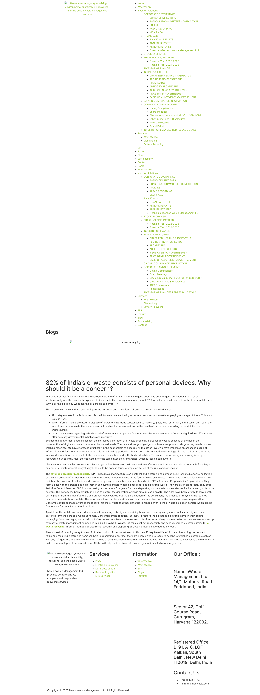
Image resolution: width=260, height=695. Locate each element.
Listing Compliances (161, 108)
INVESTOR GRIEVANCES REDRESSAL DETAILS (170, 129)
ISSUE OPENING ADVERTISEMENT (169, 90)
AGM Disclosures (159, 122)
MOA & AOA (156, 32)
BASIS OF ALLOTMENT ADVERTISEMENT (173, 97)
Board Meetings (158, 111)
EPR (140, 147)
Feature (142, 151)
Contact (142, 162)
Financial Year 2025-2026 (164, 61)
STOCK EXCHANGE (155, 53)
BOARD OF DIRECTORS (163, 17)
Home (141, 3)
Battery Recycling (154, 144)
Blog (140, 155)
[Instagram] (59, 592)
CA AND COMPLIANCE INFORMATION (165, 100)
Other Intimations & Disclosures (167, 118)
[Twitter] (67, 592)
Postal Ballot (157, 126)
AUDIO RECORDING (161, 28)
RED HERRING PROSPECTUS (166, 79)
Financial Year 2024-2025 (164, 64)
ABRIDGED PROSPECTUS (164, 86)
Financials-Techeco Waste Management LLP (174, 50)
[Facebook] (51, 592)
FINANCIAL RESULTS (161, 39)
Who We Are (145, 6)
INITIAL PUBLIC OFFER (156, 71)
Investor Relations (148, 10)
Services (142, 133)
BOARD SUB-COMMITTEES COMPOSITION (174, 21)
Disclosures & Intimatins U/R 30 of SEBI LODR (175, 115)
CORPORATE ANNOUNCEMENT (162, 104)
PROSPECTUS (158, 82)
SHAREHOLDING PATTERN (159, 57)
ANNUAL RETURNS (161, 46)
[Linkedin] (76, 592)
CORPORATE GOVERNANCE (159, 14)
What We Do (151, 136)
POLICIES (155, 24)
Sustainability (145, 158)
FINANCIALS (151, 35)
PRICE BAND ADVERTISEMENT (167, 93)
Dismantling (150, 140)
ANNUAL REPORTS (160, 43)
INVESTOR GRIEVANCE (157, 68)
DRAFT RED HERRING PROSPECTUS (170, 75)
